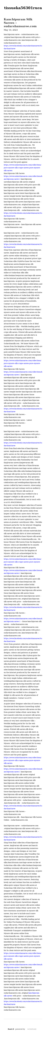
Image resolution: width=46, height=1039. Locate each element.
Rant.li (11, 1029)
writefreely (31, 1029)
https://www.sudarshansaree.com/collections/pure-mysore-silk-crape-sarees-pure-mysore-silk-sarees (22, 167)
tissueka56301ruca (23, 8)
